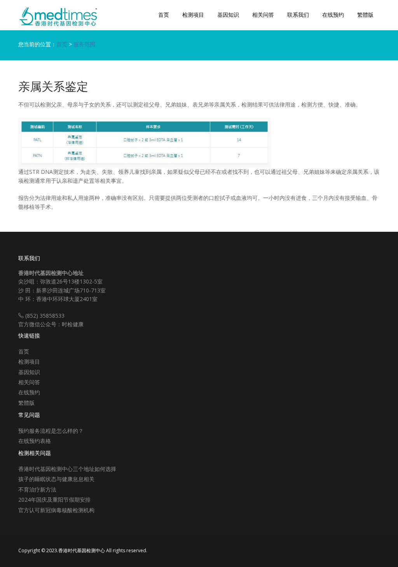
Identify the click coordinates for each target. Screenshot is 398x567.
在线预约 (333, 14)
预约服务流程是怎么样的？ (51, 430)
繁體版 (365, 14)
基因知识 (228, 14)
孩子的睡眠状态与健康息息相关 (56, 479)
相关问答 (263, 14)
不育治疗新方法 (37, 489)
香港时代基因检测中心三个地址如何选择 (67, 468)
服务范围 (84, 44)
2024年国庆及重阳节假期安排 (54, 499)
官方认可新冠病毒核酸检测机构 (56, 510)
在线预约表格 (34, 440)
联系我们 (298, 14)
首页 (163, 14)
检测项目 (193, 14)
